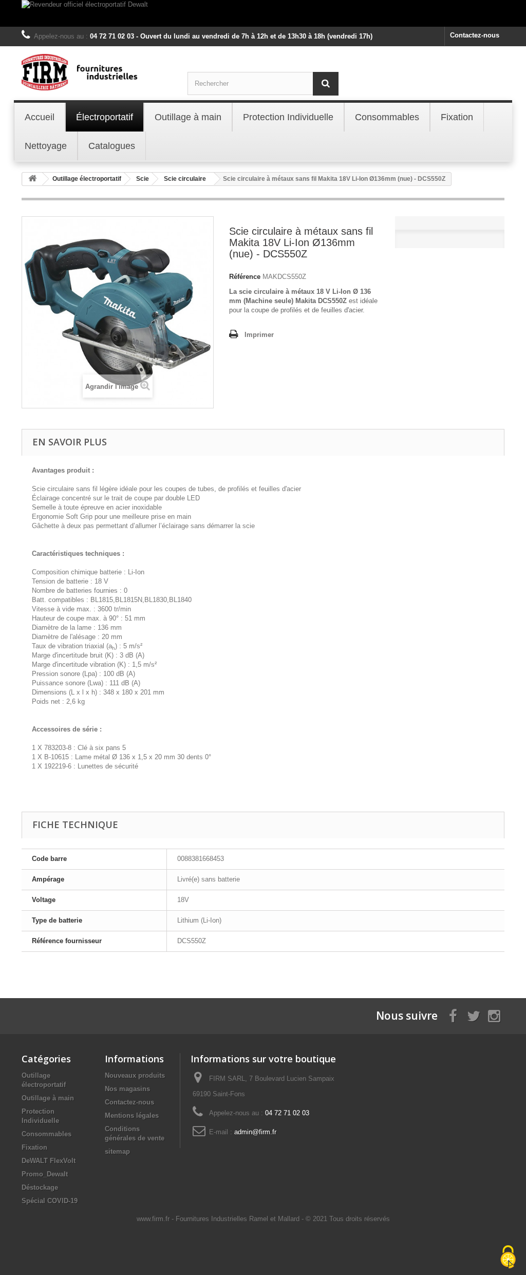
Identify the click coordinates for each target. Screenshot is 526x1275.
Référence (244, 276)
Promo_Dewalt (45, 1174)
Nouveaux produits (135, 1075)
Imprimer (259, 335)
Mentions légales (132, 1115)
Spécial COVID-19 (50, 1201)
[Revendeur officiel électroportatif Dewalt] (263, 13)
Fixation (34, 1147)
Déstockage (40, 1187)
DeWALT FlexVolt (49, 1161)
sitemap (117, 1151)
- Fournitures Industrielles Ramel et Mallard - (239, 1219)
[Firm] (97, 72)
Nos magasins (127, 1089)
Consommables (46, 1134)
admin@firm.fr (255, 1132)
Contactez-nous (474, 35)
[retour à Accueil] (32, 179)
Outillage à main (48, 1098)
